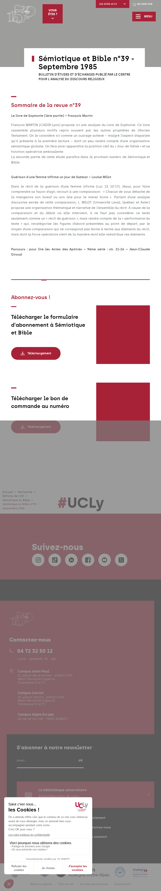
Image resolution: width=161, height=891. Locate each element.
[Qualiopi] (140, 874)
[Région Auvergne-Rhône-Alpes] (82, 874)
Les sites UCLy (108, 4)
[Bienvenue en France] (120, 874)
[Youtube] (104, 560)
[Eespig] (45, 874)
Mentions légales (41, 884)
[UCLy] (21, 13)
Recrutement (96, 817)
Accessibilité (122, 884)
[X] (121, 560)
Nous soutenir (96, 836)
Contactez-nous (98, 827)
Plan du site (66, 884)
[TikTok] (54, 560)
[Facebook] (88, 560)
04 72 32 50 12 (35, 651)
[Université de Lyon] (23, 874)
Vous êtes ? (52, 12)
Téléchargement (39, 353)
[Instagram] (38, 560)
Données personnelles (94, 884)
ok (80, 760)
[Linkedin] (71, 560)
